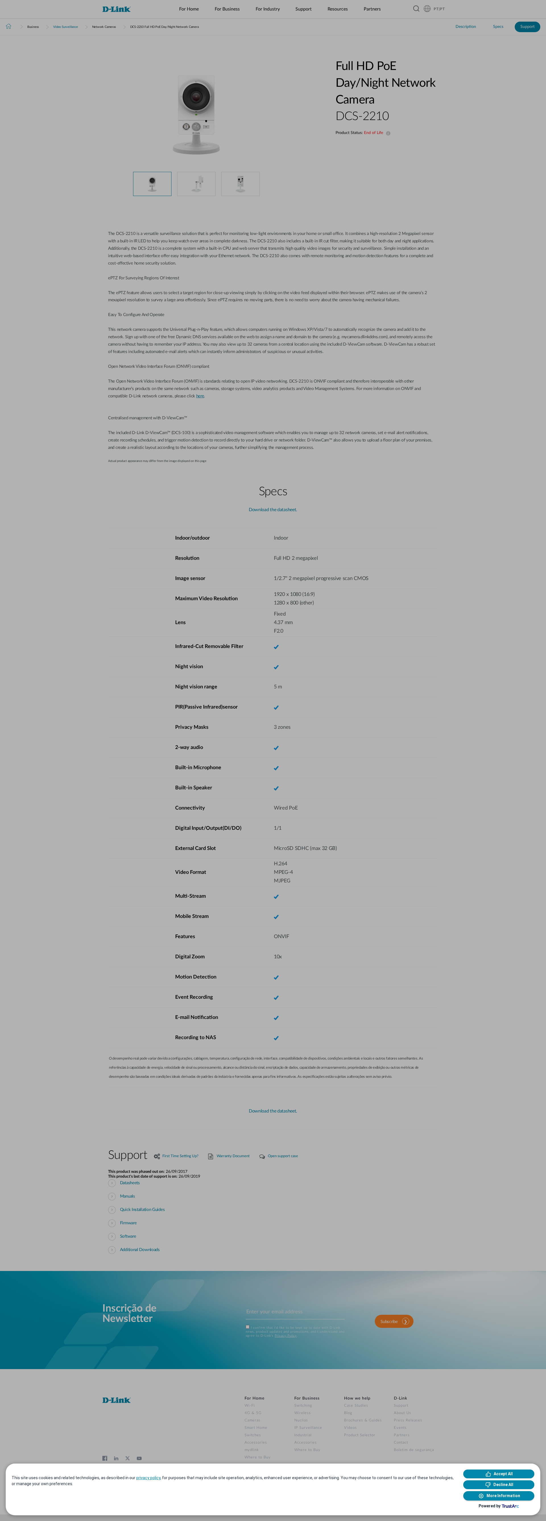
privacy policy (148, 1477)
